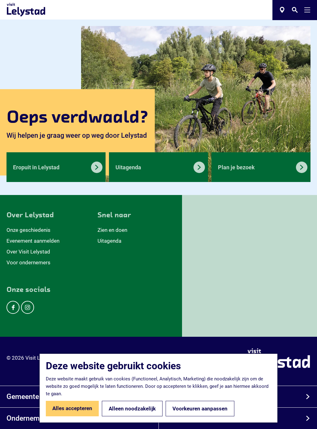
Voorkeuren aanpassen (200, 408)
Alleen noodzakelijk (132, 408)
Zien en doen (112, 230)
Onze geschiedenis (28, 230)
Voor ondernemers (28, 262)
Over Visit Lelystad (28, 252)
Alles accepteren (72, 408)
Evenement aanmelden (33, 241)
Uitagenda (109, 241)
